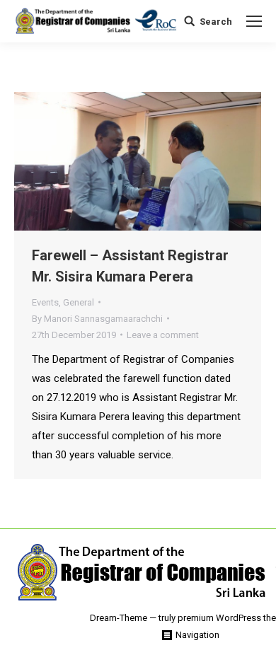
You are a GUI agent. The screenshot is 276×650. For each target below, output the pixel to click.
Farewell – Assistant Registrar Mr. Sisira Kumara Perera (130, 266)
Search (216, 21)
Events (45, 302)
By (97, 318)
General (78, 302)
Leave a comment (163, 335)
